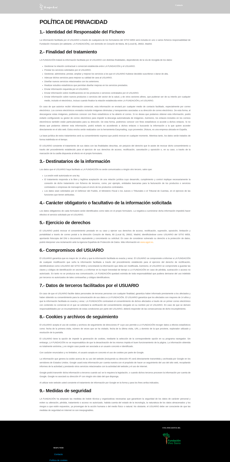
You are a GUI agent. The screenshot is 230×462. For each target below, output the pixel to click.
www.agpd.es (146, 242)
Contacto (58, 454)
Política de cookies (58, 460)
